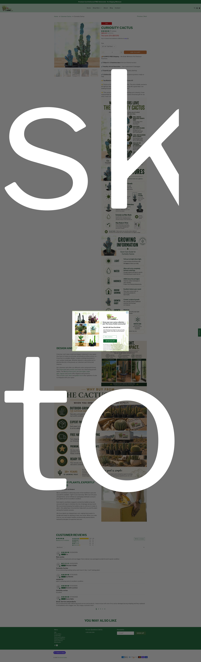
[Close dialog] (127, 312)
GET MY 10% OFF (110, 341)
